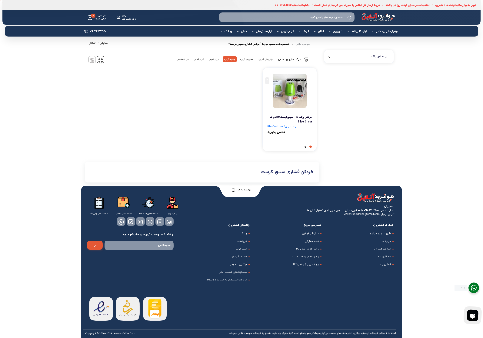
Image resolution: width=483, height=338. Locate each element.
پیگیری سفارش (238, 264)
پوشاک (228, 31)
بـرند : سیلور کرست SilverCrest (282, 126)
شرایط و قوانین (310, 233)
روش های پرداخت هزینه (305, 256)
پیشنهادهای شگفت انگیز (233, 272)
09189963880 (371, 210)
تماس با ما (385, 264)
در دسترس (183, 59)
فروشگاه (242, 241)
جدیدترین (229, 59)
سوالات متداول (382, 249)
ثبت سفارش (312, 241)
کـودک (305, 31)
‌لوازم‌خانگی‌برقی (264, 31)
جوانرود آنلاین (303, 44)
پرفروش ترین (266, 59)
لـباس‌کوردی (287, 31)
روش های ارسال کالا (307, 249)
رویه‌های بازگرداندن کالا (306, 264)
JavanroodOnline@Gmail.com (362, 214)
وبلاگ (244, 233)
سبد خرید (241, 249)
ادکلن (321, 31)
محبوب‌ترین (247, 59)
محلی (244, 31)
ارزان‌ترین (214, 59)
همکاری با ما (384, 256)
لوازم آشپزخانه (358, 31)
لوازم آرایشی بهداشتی (386, 31)
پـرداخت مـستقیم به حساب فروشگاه (227, 280)
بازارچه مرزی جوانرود (380, 233)
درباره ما (386, 241)
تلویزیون (337, 31)
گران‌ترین (199, 59)
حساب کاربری (239, 256)
